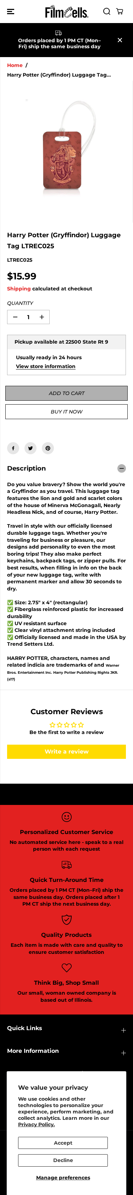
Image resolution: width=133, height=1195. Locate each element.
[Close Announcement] (120, 40)
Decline (63, 1160)
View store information (46, 366)
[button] (11, 11)
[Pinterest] (48, 448)
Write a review (67, 751)
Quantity (20, 303)
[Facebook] (13, 448)
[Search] (106, 11)
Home (15, 65)
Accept (63, 1143)
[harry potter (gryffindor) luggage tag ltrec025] (62, 152)
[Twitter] (30, 448)
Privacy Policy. (36, 1124)
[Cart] (119, 11)
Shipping (19, 288)
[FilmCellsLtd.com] (66, 11)
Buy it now (66, 411)
